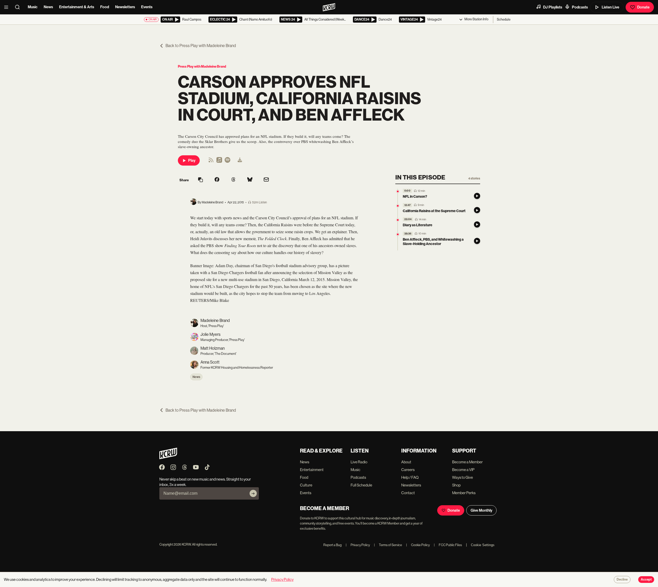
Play (191, 160)
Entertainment (312, 469)
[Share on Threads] (233, 180)
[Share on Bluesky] (249, 180)
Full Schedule (361, 485)
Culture (306, 485)
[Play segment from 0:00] (397, 191)
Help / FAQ (410, 477)
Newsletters (125, 7)
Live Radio (359, 462)
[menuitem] (240, 160)
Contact (408, 493)
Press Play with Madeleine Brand (202, 66)
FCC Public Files (448, 545)
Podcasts (580, 7)
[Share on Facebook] (217, 180)
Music (33, 7)
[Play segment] (477, 196)
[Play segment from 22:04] (397, 220)
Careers (408, 469)
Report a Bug (332, 545)
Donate (643, 7)
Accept (646, 579)
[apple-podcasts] (219, 161)
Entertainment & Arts (76, 7)
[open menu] (7, 7)
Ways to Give (462, 477)
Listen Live (610, 7)
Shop (456, 485)
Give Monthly (481, 510)
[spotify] (227, 161)
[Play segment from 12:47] (397, 205)
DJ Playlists (552, 7)
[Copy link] (200, 180)
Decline (622, 579)
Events (146, 7)
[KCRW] (168, 458)
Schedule (503, 19)
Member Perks (464, 493)
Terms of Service (388, 545)
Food (104, 7)
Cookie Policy (418, 545)
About (406, 462)
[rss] (211, 161)
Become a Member (467, 462)
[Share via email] (266, 180)
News (48, 7)
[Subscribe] (253, 493)
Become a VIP (463, 469)
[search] (19, 7)
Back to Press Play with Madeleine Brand (201, 45)
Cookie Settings (483, 545)
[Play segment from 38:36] (397, 234)
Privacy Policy (358, 545)
